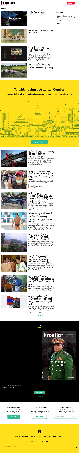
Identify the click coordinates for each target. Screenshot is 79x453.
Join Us (13, 417)
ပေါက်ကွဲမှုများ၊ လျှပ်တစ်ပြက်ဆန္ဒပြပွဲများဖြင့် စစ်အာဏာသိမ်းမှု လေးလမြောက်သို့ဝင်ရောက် (40, 197)
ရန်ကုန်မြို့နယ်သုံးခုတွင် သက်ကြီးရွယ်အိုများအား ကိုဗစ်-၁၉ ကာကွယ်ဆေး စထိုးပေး (41, 280)
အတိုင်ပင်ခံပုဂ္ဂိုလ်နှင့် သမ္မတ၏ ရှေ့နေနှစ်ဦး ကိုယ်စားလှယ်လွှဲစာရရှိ (38, 259)
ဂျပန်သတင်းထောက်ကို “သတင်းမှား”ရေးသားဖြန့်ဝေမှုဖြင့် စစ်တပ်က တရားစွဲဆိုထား (41, 174)
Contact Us (61, 436)
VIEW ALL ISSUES (39, 396)
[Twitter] (47, 441)
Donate (70, 3)
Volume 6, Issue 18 (7, 385)
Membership (25, 436)
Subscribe (39, 417)
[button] (74, 446)
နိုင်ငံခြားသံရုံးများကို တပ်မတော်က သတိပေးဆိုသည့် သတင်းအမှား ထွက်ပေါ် (40, 300)
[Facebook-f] (43, 441)
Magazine (17, 436)
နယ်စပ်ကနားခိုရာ (36, 12)
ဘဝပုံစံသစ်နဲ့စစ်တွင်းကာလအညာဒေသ (41, 31)
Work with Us (46, 436)
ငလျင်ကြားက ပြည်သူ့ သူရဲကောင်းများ (38, 48)
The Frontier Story (35, 436)
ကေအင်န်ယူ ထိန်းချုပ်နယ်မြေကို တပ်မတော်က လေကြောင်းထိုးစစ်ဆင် (39, 237)
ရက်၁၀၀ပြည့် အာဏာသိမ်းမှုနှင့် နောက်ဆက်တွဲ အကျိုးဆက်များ (41, 154)
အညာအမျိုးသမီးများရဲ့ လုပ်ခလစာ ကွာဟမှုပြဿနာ (41, 65)
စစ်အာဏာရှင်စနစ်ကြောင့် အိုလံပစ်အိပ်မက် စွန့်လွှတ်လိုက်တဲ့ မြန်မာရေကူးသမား (40, 217)
